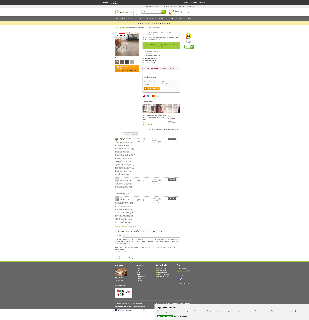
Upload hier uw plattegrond (128, 68)
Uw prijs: (165, 83)
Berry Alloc (139, 270)
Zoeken (163, 11)
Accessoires (127, 134)
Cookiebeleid (125, 303)
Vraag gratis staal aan (149, 66)
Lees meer (158, 39)
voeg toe (172, 138)
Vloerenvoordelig (141, 276)
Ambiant (139, 278)
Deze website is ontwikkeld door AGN (137, 306)
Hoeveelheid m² (148, 81)
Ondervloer (139, 18)
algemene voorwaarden (183, 303)
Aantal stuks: (155, 140)
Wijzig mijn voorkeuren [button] (180, 316)
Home (117, 18)
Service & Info (180, 18)
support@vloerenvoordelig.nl (183, 271)
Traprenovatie (162, 18)
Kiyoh (178, 287)
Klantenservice (146, 122)
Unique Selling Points (162, 272)
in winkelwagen (153, 88)
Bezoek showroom (161, 270)
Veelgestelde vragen (162, 268)
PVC (128, 18)
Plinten (147, 18)
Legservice (171, 18)
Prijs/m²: (138, 138)
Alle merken (139, 280)
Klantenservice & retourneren (152, 6)
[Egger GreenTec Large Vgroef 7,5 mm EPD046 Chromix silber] (132, 62)
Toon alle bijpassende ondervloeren (126, 226)
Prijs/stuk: (138, 139)
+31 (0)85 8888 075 (166, 6)
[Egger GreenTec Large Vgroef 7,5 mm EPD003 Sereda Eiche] (127, 44)
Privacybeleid (118, 303)
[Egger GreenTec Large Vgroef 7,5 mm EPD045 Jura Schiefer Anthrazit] (127, 62)
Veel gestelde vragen (147, 124)
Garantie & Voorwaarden (163, 274)
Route (124, 285)
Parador (138, 268)
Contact (189, 18)
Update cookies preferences (136, 303)
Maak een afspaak (118, 285)
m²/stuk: (138, 141)
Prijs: (153, 142)
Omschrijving (119, 235)
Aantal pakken (147, 84)
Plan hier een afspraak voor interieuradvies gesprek (154, 23)
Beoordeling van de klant (163, 276)
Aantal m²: (154, 138)
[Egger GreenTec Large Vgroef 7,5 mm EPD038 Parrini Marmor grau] (122, 62)
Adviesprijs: (165, 81)
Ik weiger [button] (169, 316)
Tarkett (138, 274)
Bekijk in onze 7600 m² (161, 68)
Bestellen (126, 236)
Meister (138, 272)
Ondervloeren (119, 133)
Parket (133, 18)
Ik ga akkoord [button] (161, 316)
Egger (126, 27)
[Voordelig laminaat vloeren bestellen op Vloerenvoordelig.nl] (126, 12)
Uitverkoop (153, 18)
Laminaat (123, 18)
